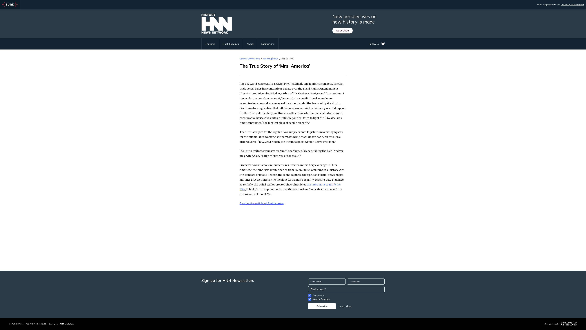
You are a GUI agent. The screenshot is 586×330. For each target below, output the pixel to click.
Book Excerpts (231, 43)
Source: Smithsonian (250, 58)
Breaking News (270, 58)
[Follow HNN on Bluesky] (383, 43)
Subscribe (342, 30)
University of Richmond (572, 4)
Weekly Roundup (321, 299)
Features (210, 43)
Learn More (345, 306)
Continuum (318, 295)
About (250, 43)
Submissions (268, 43)
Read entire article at (262, 203)
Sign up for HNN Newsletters (61, 324)
